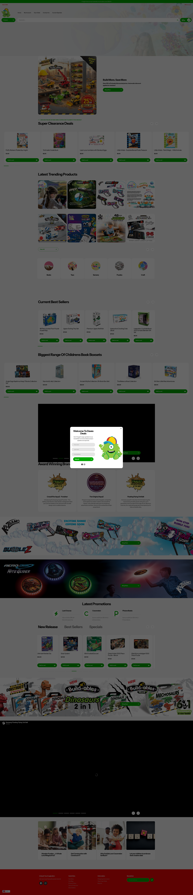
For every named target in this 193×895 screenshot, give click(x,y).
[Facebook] (82, 464)
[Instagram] (84, 464)
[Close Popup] (121, 428)
